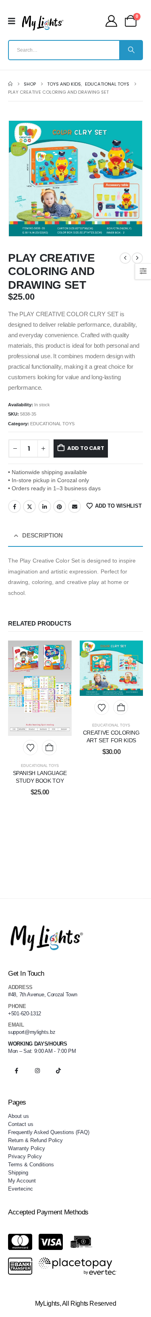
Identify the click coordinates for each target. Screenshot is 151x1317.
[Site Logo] (43, 23)
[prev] (125, 258)
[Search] (130, 50)
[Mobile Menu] (14, 21)
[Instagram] (37, 1070)
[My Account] (111, 21)
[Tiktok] (58, 1070)
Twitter (29, 506)
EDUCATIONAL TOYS (52, 423)
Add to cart (85, 448)
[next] (137, 258)
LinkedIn (44, 506)
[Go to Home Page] (10, 84)
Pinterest (59, 506)
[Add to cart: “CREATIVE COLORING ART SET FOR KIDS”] (120, 707)
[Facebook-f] (16, 1070)
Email (74, 506)
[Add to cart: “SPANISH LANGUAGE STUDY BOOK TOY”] (49, 747)
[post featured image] (40, 688)
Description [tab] (42, 535)
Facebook (14, 506)
